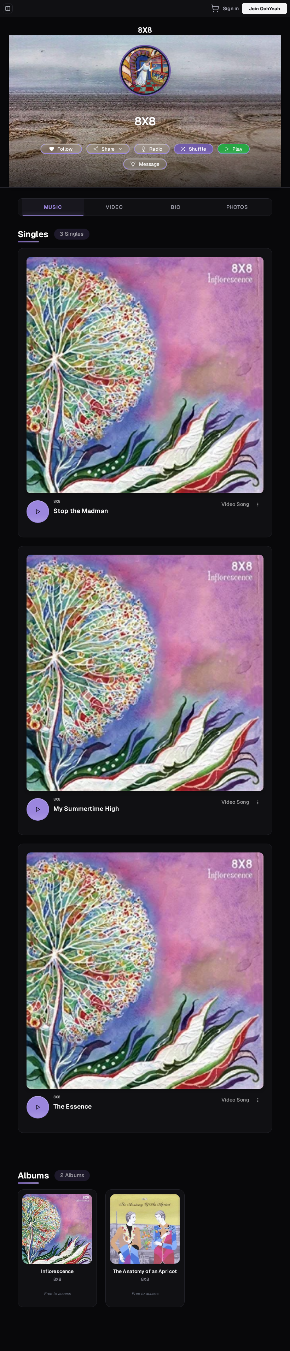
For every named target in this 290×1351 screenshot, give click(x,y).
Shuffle (197, 149)
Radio (155, 149)
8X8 (56, 501)
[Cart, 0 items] (215, 8)
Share (108, 149)
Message (149, 164)
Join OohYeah (264, 9)
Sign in (231, 8)
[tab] (53, 207)
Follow (65, 149)
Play (237, 149)
